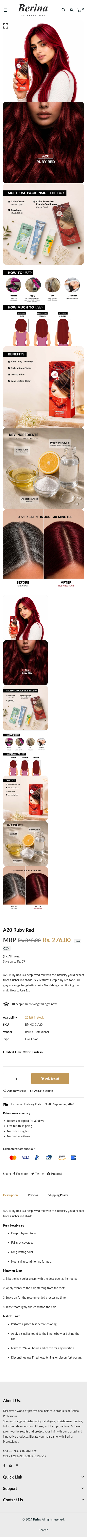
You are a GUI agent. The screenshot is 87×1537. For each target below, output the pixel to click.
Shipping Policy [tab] (58, 1195)
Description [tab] (10, 1195)
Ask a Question (43, 1091)
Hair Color (31, 1039)
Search (43, 1530)
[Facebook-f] (4, 1465)
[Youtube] (10, 1465)
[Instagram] (17, 1465)
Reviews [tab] (33, 1195)
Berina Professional (37, 1032)
